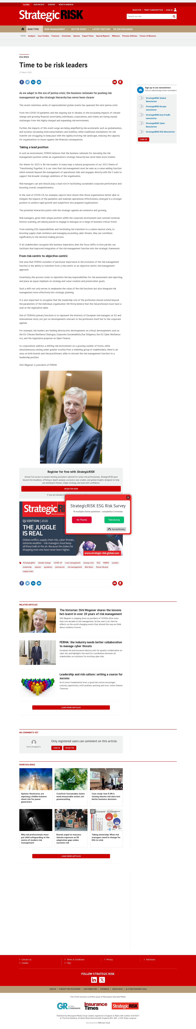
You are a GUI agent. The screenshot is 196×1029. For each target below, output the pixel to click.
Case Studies (43, 36)
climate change (44, 563)
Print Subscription (153, 10)
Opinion (76, 36)
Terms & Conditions (75, 959)
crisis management (72, 563)
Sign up (143, 139)
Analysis (31, 36)
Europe (51, 4)
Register (137, 10)
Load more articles (71, 707)
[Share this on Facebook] (21, 82)
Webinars (116, 36)
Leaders (115, 563)
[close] (122, 76)
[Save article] (120, 82)
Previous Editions (129, 36)
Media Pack (117, 989)
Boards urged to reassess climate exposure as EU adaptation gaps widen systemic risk (68, 838)
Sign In (169, 10)
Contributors (90, 989)
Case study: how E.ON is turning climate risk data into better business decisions (106, 796)
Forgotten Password (69, 989)
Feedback (104, 989)
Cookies (25, 963)
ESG (98, 563)
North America (66, 4)
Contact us (26, 959)
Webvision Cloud (104, 1023)
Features (55, 36)
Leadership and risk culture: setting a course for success (91, 676)
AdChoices (150, 959)
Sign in (89, 76)
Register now (71, 489)
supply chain (28, 571)
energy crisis (88, 563)
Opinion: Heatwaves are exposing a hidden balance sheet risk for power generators (34, 797)
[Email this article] (39, 82)
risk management (75, 567)
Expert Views (88, 36)
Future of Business (148, 36)
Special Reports (103, 36)
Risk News (89, 567)
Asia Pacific (39, 4)
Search (174, 16)
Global (26, 4)
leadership (27, 567)
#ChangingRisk (29, 563)
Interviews (66, 36)
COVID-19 (58, 563)
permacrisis (60, 567)
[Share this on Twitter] (27, 82)
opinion (38, 567)
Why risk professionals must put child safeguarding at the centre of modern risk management (35, 838)
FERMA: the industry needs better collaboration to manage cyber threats (91, 644)
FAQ (69, 963)
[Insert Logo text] (51, 21)
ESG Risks (24, 57)
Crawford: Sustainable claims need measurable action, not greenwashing (70, 796)
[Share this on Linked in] (33, 82)
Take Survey (114, 519)
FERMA (106, 563)
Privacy (109, 959)
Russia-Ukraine (102, 567)
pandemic (48, 567)
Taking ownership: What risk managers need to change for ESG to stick (106, 837)
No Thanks (82, 519)
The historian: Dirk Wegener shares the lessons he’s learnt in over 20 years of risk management (91, 612)
